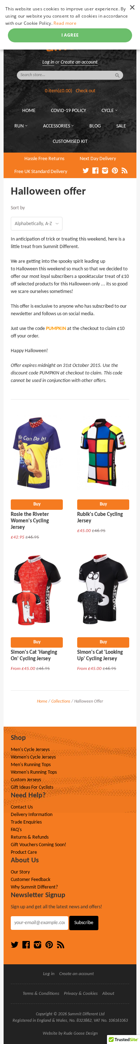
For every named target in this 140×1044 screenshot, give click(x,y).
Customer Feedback (30, 879)
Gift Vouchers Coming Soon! (38, 845)
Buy (37, 504)
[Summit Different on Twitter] (86, 171)
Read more (64, 23)
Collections (60, 701)
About (108, 993)
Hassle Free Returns (44, 159)
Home (29, 110)
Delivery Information (31, 814)
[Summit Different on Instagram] (105, 171)
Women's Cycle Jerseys (33, 757)
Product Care (24, 852)
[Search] (117, 75)
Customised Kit (70, 141)
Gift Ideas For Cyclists (32, 787)
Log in (48, 62)
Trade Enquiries (26, 822)
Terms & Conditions (41, 993)
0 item (58, 91)
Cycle (108, 110)
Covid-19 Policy (68, 110)
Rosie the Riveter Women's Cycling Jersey (30, 521)
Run (19, 126)
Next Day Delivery (98, 159)
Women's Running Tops (34, 772)
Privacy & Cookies (81, 993)
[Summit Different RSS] (124, 171)
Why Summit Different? (34, 887)
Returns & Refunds (29, 837)
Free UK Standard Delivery (40, 171)
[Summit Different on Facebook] (95, 171)
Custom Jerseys (26, 780)
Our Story (20, 872)
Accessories (57, 126)
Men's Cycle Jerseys (30, 749)
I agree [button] (70, 35)
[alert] (70, 25)
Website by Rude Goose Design (70, 1033)
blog (95, 126)
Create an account (79, 62)
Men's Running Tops (31, 765)
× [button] (132, 7)
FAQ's (16, 830)
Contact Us (22, 807)
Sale (121, 126)
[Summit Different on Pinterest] (115, 171)
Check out (85, 91)
